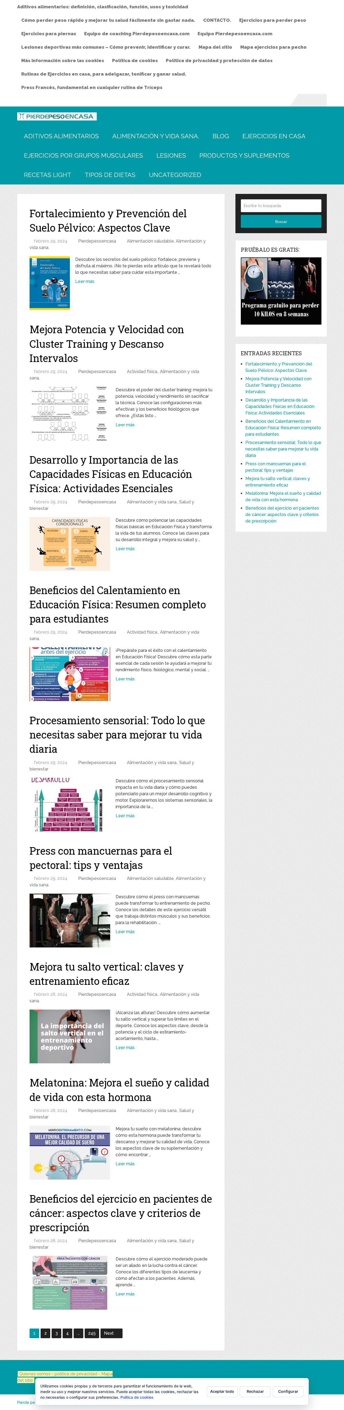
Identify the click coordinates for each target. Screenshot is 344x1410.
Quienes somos (35, 1373)
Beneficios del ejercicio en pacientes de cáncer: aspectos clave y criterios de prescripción (121, 1213)
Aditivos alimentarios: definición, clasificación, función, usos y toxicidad (102, 6)
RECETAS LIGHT (47, 174)
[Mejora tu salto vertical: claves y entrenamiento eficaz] (70, 1036)
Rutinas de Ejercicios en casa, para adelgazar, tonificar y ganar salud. (103, 74)
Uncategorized (175, 174)
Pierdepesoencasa (97, 241)
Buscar (281, 221)
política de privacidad (76, 1373)
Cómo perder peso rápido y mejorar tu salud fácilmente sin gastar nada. (108, 20)
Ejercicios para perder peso (272, 20)
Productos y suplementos (244, 155)
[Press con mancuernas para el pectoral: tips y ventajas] (70, 920)
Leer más (84, 281)
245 (92, 1333)
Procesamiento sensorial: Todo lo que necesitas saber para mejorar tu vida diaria (117, 734)
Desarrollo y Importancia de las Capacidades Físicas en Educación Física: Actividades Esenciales (111, 474)
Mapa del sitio (215, 47)
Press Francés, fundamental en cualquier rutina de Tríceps (91, 87)
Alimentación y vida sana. (155, 136)
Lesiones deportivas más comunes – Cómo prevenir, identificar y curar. (106, 47)
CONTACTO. (217, 20)
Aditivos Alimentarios (61, 136)
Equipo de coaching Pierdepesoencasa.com (136, 33)
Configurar (288, 1391)
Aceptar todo (222, 1391)
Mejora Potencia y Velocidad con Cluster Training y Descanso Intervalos (107, 343)
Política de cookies (135, 60)
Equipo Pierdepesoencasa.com (235, 33)
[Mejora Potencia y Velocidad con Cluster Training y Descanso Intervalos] (70, 414)
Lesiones (171, 155)
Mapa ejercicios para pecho (273, 47)
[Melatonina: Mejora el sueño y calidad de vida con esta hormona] (70, 1153)
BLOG (221, 136)
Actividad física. (142, 371)
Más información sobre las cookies (62, 60)
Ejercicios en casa (274, 136)
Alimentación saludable (150, 241)
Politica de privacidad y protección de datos (219, 60)
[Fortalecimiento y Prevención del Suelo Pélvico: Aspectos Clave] (50, 283)
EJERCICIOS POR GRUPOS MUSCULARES (83, 155)
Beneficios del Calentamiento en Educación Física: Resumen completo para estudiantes (118, 604)
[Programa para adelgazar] (281, 323)
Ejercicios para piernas (48, 33)
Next (109, 1333)
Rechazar (255, 1391)
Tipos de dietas (110, 174)
